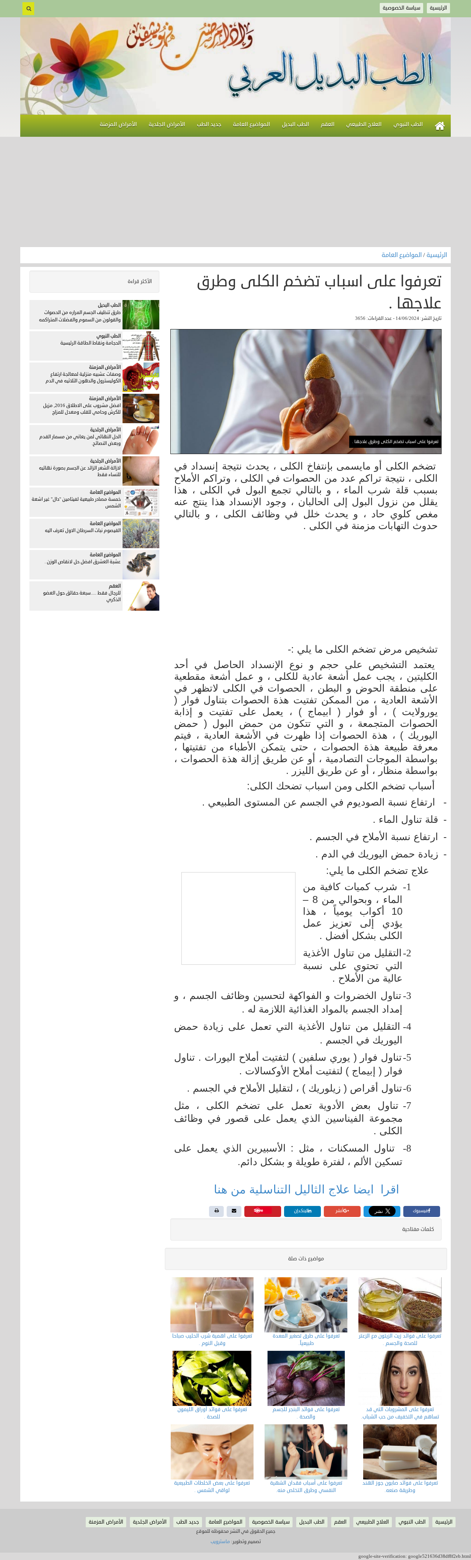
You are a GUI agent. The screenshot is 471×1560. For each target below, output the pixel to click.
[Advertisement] (235, 191)
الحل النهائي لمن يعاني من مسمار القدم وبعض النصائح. (80, 440)
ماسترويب (220, 1541)
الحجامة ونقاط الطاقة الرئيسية (90, 343)
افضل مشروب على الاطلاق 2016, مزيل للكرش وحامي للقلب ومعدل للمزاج (82, 409)
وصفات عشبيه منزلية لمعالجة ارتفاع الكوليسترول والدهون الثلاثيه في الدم (83, 378)
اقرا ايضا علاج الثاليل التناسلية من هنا (308, 1189)
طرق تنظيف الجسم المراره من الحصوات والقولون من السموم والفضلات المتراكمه (80, 316)
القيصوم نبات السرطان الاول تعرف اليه (83, 530)
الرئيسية (436, 255)
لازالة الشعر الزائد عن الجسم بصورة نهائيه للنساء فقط (80, 471)
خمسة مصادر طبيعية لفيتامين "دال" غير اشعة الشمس (76, 503)
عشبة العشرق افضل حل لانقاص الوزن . (83, 561)
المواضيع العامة (402, 255)
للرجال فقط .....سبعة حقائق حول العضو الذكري (82, 596)
